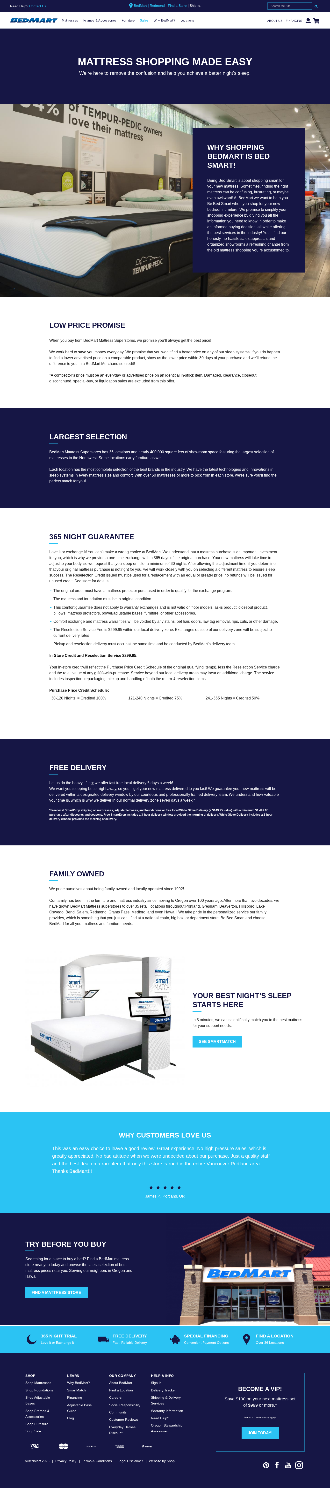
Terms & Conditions (97, 1461)
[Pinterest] (266, 1466)
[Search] (316, 6)
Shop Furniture (36, 1424)
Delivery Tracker (163, 1390)
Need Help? (160, 1418)
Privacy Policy (65, 1461)
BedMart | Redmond (149, 6)
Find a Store (177, 6)
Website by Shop (162, 1461)
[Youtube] (288, 1466)
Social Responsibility (124, 1405)
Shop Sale (33, 1431)
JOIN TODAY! (260, 1433)
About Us (274, 21)
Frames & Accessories (99, 20)
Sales (144, 20)
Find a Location (121, 1390)
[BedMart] (33, 20)
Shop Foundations (39, 1390)
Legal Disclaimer (130, 1461)
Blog (70, 1418)
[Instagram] (299, 1466)
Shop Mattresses (38, 1383)
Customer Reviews (123, 1419)
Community (118, 1412)
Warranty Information (167, 1411)
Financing (294, 21)
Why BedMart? (164, 20)
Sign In (156, 1383)
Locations (187, 20)
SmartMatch (76, 1390)
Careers (115, 1397)
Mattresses (70, 20)
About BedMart (120, 1383)
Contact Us (37, 6)
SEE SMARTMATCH (217, 1042)
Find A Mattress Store (56, 1293)
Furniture (128, 20)
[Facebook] (277, 1466)
